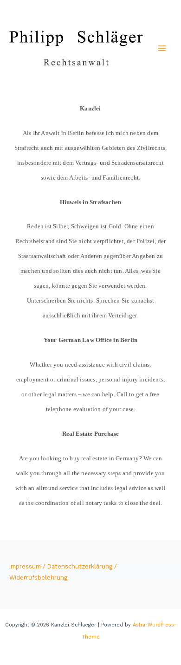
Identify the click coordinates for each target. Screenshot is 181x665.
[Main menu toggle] (162, 48)
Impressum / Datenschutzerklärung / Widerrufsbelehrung (63, 572)
